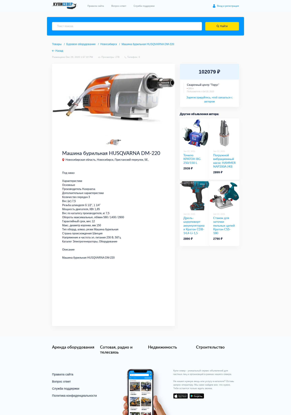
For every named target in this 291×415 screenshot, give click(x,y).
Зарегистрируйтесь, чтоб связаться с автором (209, 99)
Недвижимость (162, 347)
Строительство (210, 347)
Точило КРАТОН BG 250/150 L (191, 159)
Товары (57, 44)
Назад (59, 50)
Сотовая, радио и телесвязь (116, 350)
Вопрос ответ (61, 381)
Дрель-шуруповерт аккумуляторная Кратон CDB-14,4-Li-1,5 (193, 225)
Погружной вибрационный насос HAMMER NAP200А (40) (224, 160)
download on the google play (196, 396)
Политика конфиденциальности (74, 395)
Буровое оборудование (81, 44)
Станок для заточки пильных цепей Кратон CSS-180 (224, 225)
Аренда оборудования (73, 347)
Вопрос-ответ (118, 6)
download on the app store (180, 396)
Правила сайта (95, 6)
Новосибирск (108, 44)
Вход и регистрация (228, 6)
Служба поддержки (144, 6)
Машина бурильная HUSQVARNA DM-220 (148, 44)
